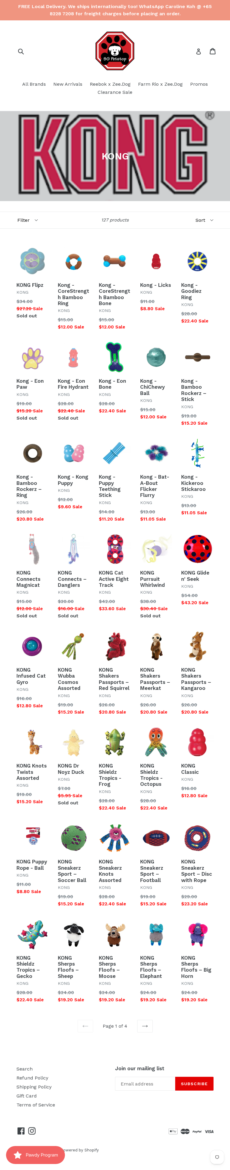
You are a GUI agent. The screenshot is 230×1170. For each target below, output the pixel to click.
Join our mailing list (139, 1068)
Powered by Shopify (79, 1150)
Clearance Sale (115, 92)
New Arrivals (67, 84)
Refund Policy (32, 1078)
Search (24, 1069)
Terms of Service (35, 1105)
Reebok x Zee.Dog (110, 84)
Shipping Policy (34, 1087)
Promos (199, 84)
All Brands (34, 84)
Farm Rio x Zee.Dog (160, 84)
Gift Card (26, 1096)
